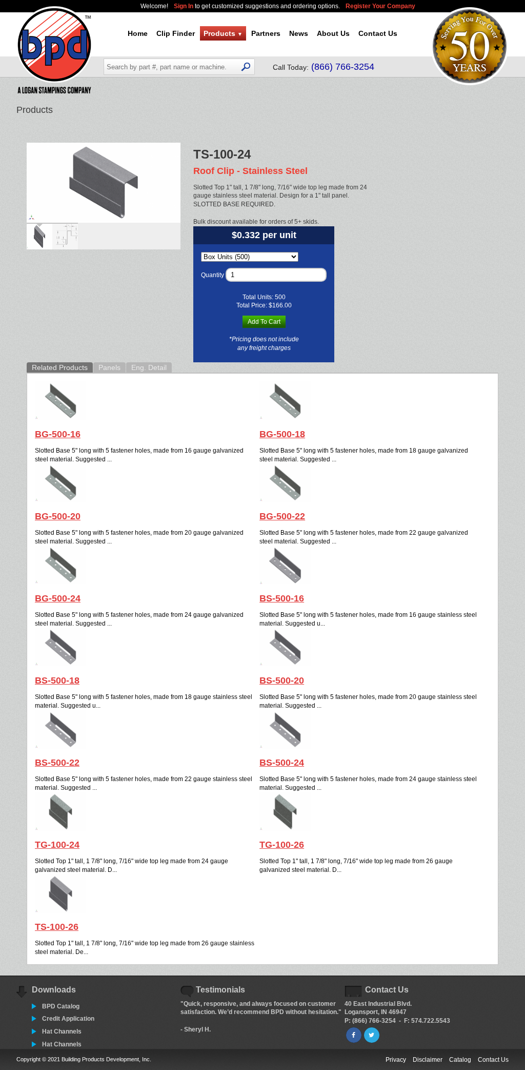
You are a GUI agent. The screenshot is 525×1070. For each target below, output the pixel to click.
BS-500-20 (281, 680)
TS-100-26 (56, 927)
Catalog (460, 1059)
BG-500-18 (282, 434)
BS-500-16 (281, 598)
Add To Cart (264, 321)
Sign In (184, 6)
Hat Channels (62, 1031)
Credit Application (68, 1018)
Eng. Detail (149, 367)
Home (138, 33)
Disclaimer (427, 1059)
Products (223, 33)
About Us (333, 33)
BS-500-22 (57, 762)
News (298, 33)
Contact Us (377, 33)
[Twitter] (371, 1035)
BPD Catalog (60, 1006)
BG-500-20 (57, 516)
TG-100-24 (57, 845)
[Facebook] (353, 1035)
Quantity (212, 275)
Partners (265, 33)
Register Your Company (380, 6)
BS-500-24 (281, 762)
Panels (109, 367)
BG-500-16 (57, 434)
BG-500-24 (57, 598)
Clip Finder (175, 33)
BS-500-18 (57, 680)
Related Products (60, 367)
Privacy (396, 1059)
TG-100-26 (281, 845)
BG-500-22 (282, 516)
